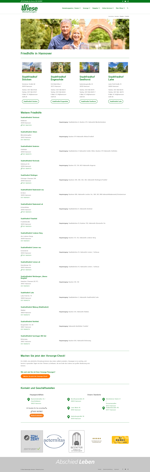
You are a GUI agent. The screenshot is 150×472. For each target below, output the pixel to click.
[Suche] (127, 8)
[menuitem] (71, 8)
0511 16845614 (26, 183)
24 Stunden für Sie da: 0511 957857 (32, 1)
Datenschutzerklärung (64, 469)
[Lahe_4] (118, 68)
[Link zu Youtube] (125, 1)
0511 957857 (37, 411)
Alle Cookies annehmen (84, 468)
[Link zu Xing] (128, 1)
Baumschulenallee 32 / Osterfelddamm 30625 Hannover (38, 401)
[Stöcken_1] (32, 68)
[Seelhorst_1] (89, 68)
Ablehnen (111, 468)
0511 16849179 (26, 154)
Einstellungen (100, 468)
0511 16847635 (27, 125)
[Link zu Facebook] (122, 1)
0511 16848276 (25, 301)
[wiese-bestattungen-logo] (29, 8)
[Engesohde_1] (60, 68)
